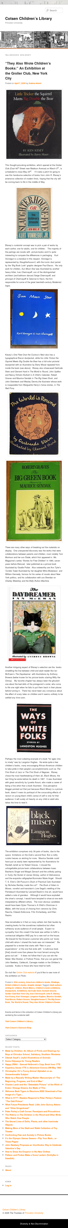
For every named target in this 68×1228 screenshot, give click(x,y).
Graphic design (34, 985)
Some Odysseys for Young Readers (22, 1060)
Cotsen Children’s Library (28, 18)
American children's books (38, 982)
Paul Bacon (10, 999)
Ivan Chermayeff (37, 993)
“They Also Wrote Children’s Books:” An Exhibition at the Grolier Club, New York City (28, 71)
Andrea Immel (35, 83)
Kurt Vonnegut (22, 996)
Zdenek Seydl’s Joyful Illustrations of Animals (27, 1057)
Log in (8, 1185)
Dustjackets (10, 990)
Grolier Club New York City (17, 993)
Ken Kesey (10, 996)
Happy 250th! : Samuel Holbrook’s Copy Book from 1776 (32, 1064)
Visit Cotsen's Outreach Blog (18, 1027)
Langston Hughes (38, 996)
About (8, 1170)
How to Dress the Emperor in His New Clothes (27, 1151)
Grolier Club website (25, 972)
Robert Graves (23, 999)
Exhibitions (22, 990)
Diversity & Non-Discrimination (34, 1223)
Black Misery (29, 987)
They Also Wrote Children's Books (44, 1002)
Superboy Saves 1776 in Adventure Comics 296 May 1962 (33, 1067)
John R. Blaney (53, 993)
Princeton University (53, 1202)
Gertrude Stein (34, 990)
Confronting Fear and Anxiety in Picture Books (28, 1134)
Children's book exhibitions (48, 987)
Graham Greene (49, 990)
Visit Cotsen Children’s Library (19, 1021)
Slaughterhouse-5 (39, 999)
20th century (19, 982)
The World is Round (19, 1002)
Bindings (55, 982)
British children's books (16, 985)
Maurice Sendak (54, 996)
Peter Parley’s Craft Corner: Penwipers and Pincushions (32, 1111)
